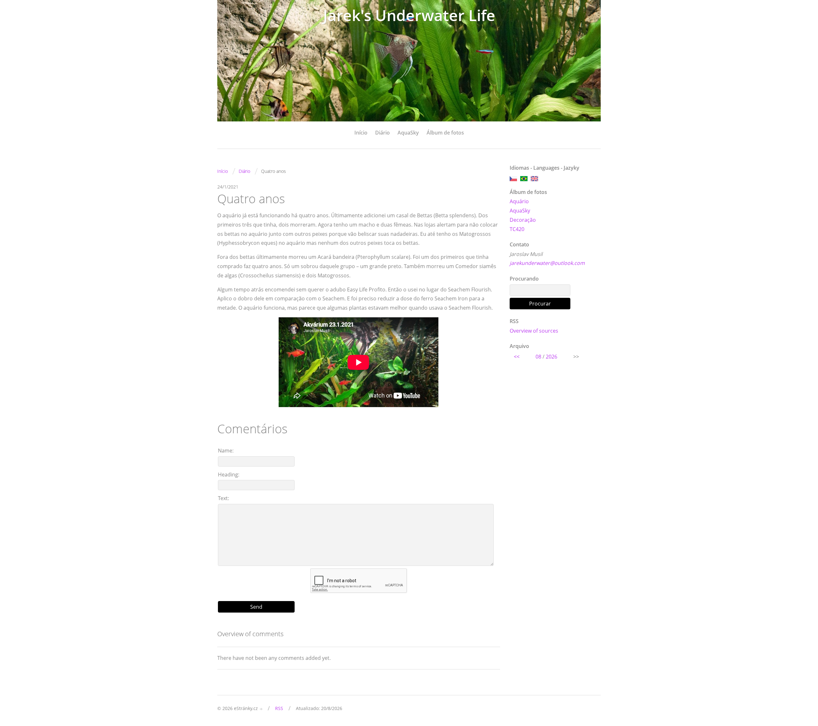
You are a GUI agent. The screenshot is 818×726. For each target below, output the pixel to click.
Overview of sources (534, 330)
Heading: (228, 474)
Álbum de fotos (445, 132)
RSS (279, 708)
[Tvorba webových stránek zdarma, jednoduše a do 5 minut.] (261, 709)
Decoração (523, 219)
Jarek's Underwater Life (409, 15)
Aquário (519, 201)
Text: (223, 498)
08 (538, 356)
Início (360, 132)
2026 (551, 356)
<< (517, 356)
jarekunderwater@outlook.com (547, 262)
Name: (226, 450)
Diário (382, 132)
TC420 (517, 229)
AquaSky (408, 132)
